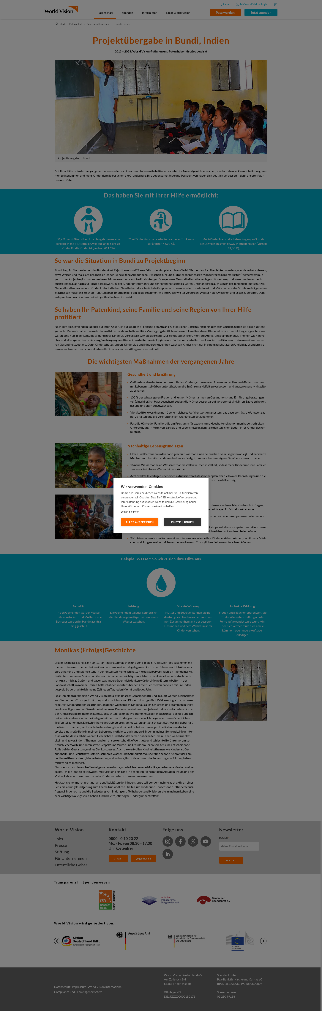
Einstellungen (182, 522)
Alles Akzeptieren (140, 522)
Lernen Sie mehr (130, 511)
